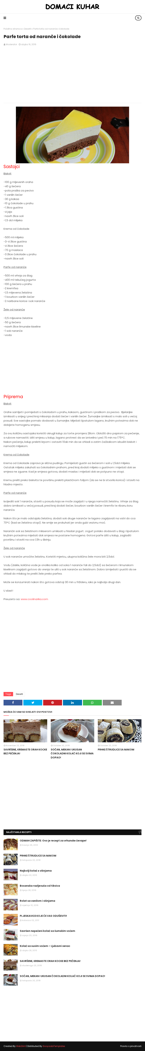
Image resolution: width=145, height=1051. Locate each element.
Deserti (27, 28)
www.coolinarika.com (34, 599)
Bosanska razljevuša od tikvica (40, 886)
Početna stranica (13, 28)
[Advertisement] (72, 74)
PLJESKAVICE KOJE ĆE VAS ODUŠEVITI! (43, 916)
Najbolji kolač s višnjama (36, 870)
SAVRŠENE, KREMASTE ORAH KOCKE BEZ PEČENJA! (25, 751)
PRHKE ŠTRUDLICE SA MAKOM (116, 749)
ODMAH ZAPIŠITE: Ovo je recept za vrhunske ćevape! (53, 840)
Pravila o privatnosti (130, 1046)
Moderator (11, 44)
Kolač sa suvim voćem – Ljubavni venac (45, 946)
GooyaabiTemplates (54, 1046)
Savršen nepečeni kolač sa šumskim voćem (47, 931)
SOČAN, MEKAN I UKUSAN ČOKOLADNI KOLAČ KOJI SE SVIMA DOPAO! (72, 753)
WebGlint (21, 1046)
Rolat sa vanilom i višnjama (37, 901)
